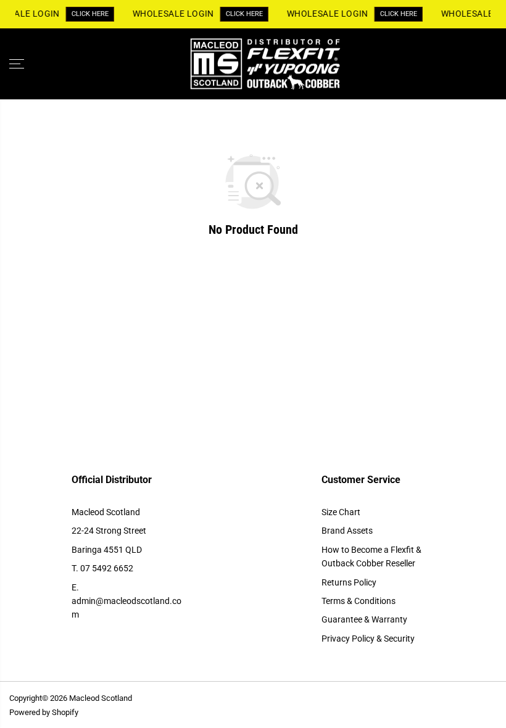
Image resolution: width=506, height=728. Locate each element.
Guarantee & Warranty (364, 619)
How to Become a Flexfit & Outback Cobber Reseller (371, 556)
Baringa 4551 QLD (107, 550)
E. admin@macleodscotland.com (126, 601)
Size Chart (340, 512)
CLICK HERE (88, 14)
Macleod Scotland (106, 512)
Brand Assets (347, 531)
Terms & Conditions (358, 601)
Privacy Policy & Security (368, 638)
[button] (16, 64)
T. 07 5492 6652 (102, 568)
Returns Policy (348, 582)
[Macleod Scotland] (250, 64)
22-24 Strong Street (109, 531)
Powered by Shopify (43, 712)
